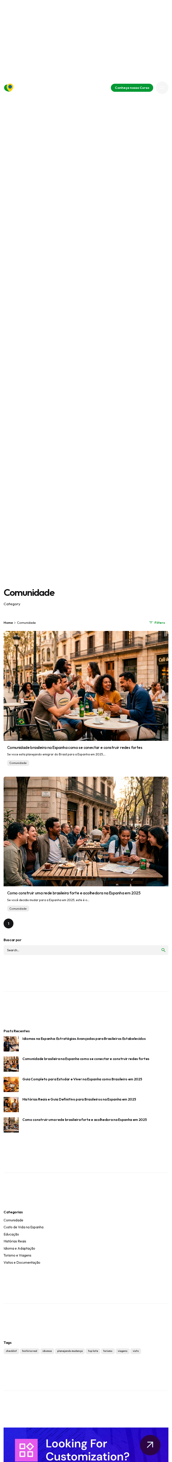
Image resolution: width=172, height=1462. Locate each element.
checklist (11, 1351)
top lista (93, 1351)
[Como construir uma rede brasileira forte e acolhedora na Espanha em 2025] (86, 831)
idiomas (47, 1351)
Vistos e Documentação (22, 1262)
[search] (163, 950)
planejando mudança (70, 1351)
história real (29, 1351)
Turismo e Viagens (17, 1255)
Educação (11, 1234)
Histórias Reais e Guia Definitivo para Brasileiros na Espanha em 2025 (79, 1099)
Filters (160, 622)
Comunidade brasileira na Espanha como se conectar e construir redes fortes (74, 747)
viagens (122, 1351)
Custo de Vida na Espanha (23, 1227)
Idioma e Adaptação (19, 1248)
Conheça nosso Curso (132, 87)
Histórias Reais (15, 1241)
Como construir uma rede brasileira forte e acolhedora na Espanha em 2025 (73, 893)
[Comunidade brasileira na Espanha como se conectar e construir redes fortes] (86, 686)
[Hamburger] (162, 87)
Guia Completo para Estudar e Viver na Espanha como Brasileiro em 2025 (82, 1079)
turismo (107, 1351)
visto (136, 1351)
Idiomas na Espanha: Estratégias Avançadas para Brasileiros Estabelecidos (84, 1038)
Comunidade (18, 763)
